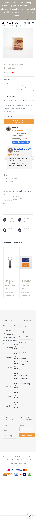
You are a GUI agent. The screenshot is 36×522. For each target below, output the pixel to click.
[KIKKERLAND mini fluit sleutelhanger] (10, 262)
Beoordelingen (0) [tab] (7, 201)
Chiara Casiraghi (20, 149)
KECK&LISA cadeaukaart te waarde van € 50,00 (26, 285)
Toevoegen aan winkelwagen (10, 293)
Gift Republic (12, 181)
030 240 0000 (10, 334)
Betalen (23, 347)
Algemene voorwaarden (25, 376)
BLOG (3, 26)
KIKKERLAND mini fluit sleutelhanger (11, 283)
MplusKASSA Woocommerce (22, 460)
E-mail (22, 425)
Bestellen (24, 342)
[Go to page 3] (19, 170)
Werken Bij (8, 436)
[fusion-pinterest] (20, 26)
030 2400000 (32, 20)
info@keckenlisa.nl (11, 341)
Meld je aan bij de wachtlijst (19, 121)
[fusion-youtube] (24, 26)
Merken (6, 425)
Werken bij (24, 337)
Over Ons (24, 326)
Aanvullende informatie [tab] (7, 193)
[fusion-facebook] (12, 26)
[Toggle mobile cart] (25, 23)
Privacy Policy (25, 384)
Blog (22, 332)
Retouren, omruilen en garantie (25, 361)
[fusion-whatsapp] (8, 26)
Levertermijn (25, 370)
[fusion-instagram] (16, 26)
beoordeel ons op (20, 142)
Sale (5, 431)
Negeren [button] (18, 15)
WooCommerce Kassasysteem (18, 463)
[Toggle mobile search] (29, 23)
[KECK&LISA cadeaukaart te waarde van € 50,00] (26, 262)
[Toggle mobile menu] (33, 23)
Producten (15, 178)
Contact (23, 353)
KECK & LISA (17, 127)
